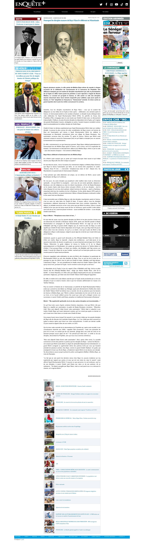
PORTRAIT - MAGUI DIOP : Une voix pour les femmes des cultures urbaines (28, 129)
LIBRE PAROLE (96, 536)
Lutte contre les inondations (63, 500)
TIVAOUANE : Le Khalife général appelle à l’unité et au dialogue (73, 530)
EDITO (42, 536)
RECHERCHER (73, 536)
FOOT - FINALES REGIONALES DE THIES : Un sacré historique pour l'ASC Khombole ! (114, 132)
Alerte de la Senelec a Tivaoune (64, 456)
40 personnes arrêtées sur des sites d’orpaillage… (69, 426)
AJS (57, 463)
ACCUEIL (18, 536)
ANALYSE (51, 536)
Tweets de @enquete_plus (116, 266)
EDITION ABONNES (109, 536)
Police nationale (60, 484)
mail (23, 539)
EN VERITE (84, 536)
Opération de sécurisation (62, 507)
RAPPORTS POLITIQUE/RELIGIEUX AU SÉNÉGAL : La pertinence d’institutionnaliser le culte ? (116, 158)
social (49, 380)
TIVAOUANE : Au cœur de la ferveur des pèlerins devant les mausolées (74, 402)
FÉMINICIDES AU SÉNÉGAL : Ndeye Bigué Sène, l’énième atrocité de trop (76, 418)
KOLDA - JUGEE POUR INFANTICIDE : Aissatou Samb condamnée (74, 386)
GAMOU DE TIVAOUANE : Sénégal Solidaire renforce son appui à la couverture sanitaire (114, 145)
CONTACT (122, 536)
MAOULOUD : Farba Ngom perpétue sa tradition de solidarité (72, 449)
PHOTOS (34, 536)
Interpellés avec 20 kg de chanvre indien (66, 434)
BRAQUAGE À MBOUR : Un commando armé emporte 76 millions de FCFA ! (76, 410)
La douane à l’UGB (61, 442)
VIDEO (26, 536)
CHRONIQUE (61, 536)
